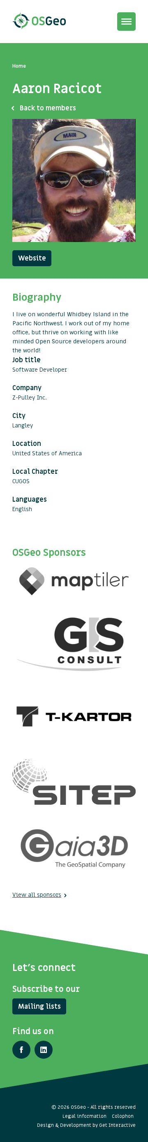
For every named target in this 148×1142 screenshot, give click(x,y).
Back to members (48, 108)
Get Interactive (117, 1125)
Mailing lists (39, 1006)
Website (32, 258)
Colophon (123, 1116)
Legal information (84, 1116)
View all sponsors (36, 895)
